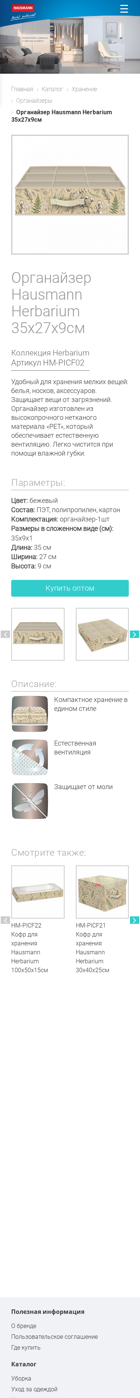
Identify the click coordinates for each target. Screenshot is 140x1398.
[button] (5, 634)
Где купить (26, 1347)
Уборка (21, 1378)
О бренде (23, 1326)
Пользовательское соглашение (54, 1336)
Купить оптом (70, 588)
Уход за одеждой (34, 1389)
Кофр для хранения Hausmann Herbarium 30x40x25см (92, 952)
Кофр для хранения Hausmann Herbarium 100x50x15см (29, 952)
